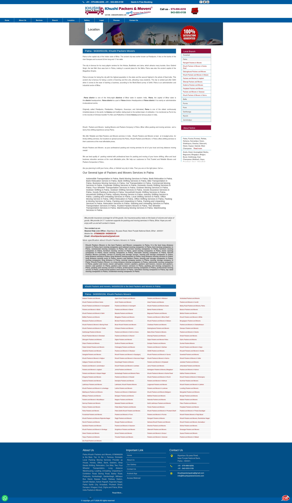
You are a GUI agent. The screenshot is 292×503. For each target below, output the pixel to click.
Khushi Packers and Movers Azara (158, 306)
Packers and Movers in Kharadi (124, 377)
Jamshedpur (187, 120)
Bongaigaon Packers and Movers (190, 321)
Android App (132, 473)
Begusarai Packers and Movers (157, 313)
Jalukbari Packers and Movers (189, 362)
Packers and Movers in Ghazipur (125, 351)
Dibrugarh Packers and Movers (92, 339)
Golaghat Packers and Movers (91, 354)
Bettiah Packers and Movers (91, 317)
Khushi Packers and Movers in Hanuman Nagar (129, 358)
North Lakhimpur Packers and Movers (159, 403)
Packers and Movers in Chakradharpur (192, 324)
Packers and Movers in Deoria (189, 332)
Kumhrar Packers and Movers (189, 381)
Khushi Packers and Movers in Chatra (94, 328)
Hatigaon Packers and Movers (91, 362)
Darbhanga (187, 112)
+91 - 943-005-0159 (114, 1)
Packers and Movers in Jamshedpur (93, 366)
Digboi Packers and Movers (123, 339)
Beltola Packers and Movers (188, 313)
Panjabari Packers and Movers (193, 88)
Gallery (87, 20)
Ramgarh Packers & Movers (192, 63)
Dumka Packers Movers (187, 343)
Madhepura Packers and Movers (92, 392)
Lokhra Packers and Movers (123, 388)
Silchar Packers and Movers (188, 426)
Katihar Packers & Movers (188, 373)
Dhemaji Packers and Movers (192, 82)
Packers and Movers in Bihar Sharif (158, 317)
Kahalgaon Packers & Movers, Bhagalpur (160, 369)
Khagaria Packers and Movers (91, 377)
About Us (22, 20)
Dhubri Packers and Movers (188, 336)
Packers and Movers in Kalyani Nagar (94, 373)
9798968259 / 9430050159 (105, 233)
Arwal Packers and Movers (155, 302)
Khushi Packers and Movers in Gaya (191, 347)
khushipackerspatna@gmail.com (191, 473)
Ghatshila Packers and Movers (91, 351)
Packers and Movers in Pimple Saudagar (192, 411)
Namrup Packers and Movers (91, 403)
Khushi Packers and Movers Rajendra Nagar (96, 418)
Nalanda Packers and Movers (156, 399)
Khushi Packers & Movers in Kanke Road (195, 67)
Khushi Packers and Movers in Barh (93, 313)
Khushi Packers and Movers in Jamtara (127, 366)
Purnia (185, 103)
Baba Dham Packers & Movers (156, 332)
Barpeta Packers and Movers (124, 313)
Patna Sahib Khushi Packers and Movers (127, 411)
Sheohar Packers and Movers (156, 426)
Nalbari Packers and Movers (188, 399)
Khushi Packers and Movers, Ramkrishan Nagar (195, 418)
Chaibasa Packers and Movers (156, 324)
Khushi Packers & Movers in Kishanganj (192, 377)
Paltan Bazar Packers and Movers (125, 407)
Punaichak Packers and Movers (92, 414)
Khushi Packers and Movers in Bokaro (195, 75)
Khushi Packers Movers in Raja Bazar (191, 414)
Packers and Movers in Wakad (189, 437)
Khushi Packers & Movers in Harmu (195, 95)
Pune (185, 107)
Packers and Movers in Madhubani (125, 392)
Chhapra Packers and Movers (124, 328)
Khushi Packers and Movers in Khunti (159, 377)
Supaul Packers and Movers (188, 433)
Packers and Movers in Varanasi (193, 92)
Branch (55, 20)
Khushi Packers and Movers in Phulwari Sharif (161, 411)
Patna (185, 59)
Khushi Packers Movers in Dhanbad (93, 336)
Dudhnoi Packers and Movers (124, 343)
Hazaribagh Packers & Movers (124, 362)
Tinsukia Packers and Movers (124, 437)
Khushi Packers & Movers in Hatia (190, 358)
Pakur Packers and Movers (188, 403)
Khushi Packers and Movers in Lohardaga (95, 388)
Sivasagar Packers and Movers (189, 429)
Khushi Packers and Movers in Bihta (191, 317)
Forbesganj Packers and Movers (125, 347)
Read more (198, 144)
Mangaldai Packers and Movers (189, 392)
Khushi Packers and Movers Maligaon (159, 392)
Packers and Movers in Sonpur (156, 433)
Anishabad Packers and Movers (190, 298)
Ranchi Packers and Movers (91, 422)
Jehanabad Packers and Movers (190, 366)
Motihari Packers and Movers (156, 396)
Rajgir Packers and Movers (123, 418)
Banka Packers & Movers (155, 309)
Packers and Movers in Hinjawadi (157, 362)
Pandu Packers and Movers (155, 407)
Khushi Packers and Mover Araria (92, 302)
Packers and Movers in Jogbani (193, 78)
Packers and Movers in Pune (124, 414)
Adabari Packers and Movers (91, 298)
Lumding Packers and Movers (189, 388)
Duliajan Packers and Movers (156, 343)
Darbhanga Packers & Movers (91, 332)
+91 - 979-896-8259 (95, 1)
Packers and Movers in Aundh (189, 302)
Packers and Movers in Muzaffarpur (93, 399)
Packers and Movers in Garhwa (157, 347)
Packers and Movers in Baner (124, 309)
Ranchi (185, 116)
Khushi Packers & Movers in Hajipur (93, 358)
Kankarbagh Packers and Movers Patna (127, 373)
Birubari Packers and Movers (124, 321)
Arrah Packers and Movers (123, 302)
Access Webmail (134, 478)
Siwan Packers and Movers (90, 433)
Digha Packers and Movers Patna (157, 339)
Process (116, 20)
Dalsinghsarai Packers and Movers (194, 71)
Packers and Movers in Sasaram (125, 426)
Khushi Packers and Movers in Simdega (94, 429)
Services (39, 20)
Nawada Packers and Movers (124, 403)
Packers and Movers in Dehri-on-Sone (127, 332)
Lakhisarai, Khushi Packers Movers (126, 384)
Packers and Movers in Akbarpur (157, 298)
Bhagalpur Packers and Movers (124, 317)
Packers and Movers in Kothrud (157, 381)
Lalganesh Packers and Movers (157, 384)
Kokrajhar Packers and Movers (124, 381)
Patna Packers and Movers (90, 411)
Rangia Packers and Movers (123, 422)
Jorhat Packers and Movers (123, 369)
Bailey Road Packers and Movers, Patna (192, 306)
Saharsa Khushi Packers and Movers (158, 422)
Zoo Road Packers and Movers (92, 441)
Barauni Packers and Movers (189, 309)
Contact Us (133, 20)
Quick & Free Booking (141, 1)
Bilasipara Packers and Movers (92, 321)
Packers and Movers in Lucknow (157, 388)
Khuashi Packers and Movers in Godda (192, 351)
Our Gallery (131, 464)
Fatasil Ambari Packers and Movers (93, 347)
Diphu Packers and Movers (188, 339)
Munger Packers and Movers (189, 396)
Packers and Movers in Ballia (91, 309)
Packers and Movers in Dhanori (124, 336)
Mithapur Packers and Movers (91, 396)
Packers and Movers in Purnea (156, 414)
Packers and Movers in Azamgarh (125, 306)
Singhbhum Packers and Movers (125, 429)
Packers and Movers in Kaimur (189, 369)
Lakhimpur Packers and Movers (92, 384)
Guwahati (186, 55)
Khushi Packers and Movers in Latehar (192, 384)
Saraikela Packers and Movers (91, 426)
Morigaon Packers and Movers (124, 396)
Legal (101, 20)
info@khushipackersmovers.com (191, 475)
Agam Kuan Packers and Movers (125, 298)
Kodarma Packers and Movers (193, 85)
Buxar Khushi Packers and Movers (125, 324)
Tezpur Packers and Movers (91, 437)
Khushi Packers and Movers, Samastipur (192, 422)
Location (71, 20)
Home (7, 20)
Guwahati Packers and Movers (189, 354)
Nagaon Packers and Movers (124, 399)
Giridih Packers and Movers (155, 351)
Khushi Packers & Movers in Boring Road (95, 324)
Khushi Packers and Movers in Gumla (159, 354)
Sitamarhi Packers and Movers (156, 429)
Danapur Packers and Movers (189, 328)
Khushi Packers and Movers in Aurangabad (95, 306)
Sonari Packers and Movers (123, 433)
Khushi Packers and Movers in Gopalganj (128, 354)
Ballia (185, 99)
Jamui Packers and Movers (155, 366)
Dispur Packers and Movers (90, 343)
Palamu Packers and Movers (91, 407)
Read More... (117, 492)
